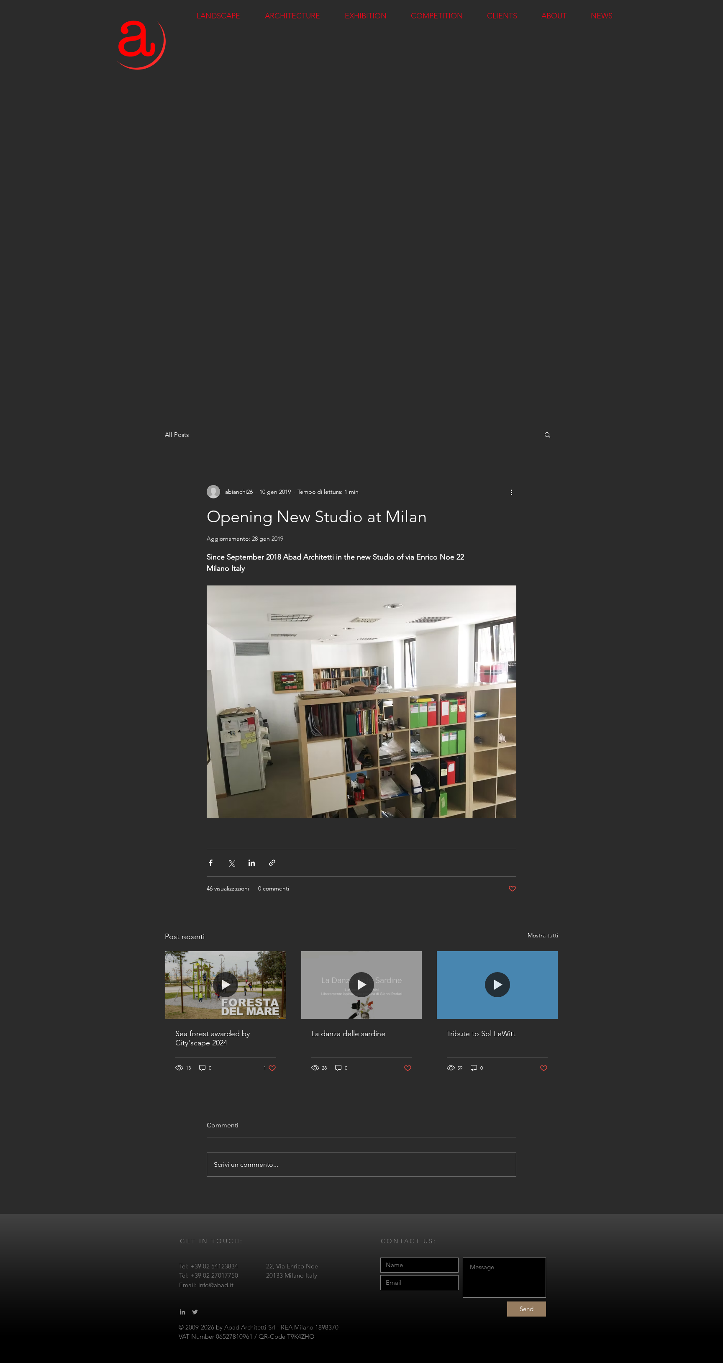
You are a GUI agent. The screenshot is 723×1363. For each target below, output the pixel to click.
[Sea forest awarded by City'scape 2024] (225, 985)
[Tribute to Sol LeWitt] (497, 985)
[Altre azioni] (511, 492)
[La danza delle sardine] (361, 985)
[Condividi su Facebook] (211, 863)
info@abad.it (215, 1285)
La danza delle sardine (348, 1033)
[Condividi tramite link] (272, 863)
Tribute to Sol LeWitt (481, 1033)
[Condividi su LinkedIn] (252, 863)
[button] (547, 434)
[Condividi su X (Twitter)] (231, 863)
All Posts (177, 435)
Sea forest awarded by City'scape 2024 (212, 1038)
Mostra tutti (543, 935)
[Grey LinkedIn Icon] (182, 1312)
